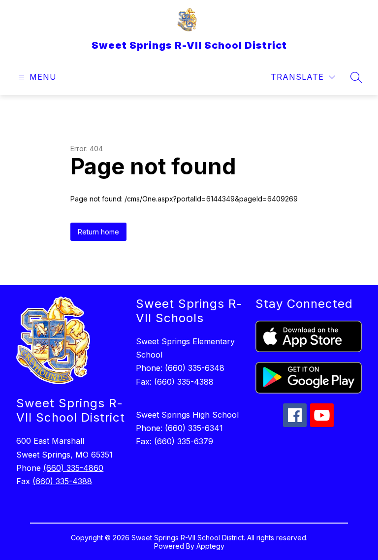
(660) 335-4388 (62, 481)
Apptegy (210, 546)
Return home (98, 232)
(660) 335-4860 (73, 468)
